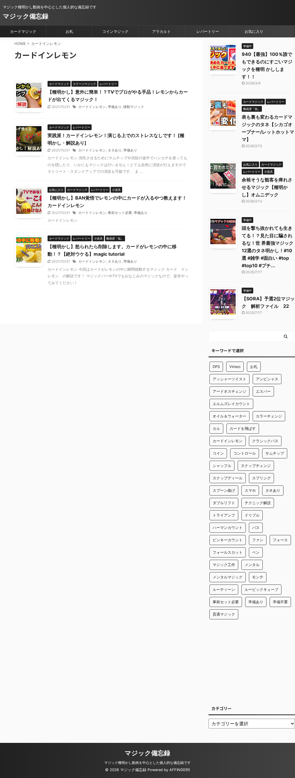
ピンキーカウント (228, 540)
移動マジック (133, 107)
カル (216, 428)
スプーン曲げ (224, 490)
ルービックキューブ (261, 589)
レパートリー (207, 31)
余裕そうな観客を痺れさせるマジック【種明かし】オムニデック (267, 187)
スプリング (261, 478)
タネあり (115, 150)
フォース (280, 540)
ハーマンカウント (228, 527)
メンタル (252, 564)
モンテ (257, 577)
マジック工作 (224, 564)
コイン (218, 453)
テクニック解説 (258, 502)
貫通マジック (224, 614)
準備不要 (280, 601)
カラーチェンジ (269, 416)
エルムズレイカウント (231, 403)
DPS (216, 366)
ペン (256, 552)
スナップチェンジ (256, 465)
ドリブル (252, 515)
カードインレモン (92, 107)
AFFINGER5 (179, 770)
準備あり (115, 107)
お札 (69, 31)
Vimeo (235, 366)
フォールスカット (228, 552)
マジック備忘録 (25, 16)
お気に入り (254, 31)
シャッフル (222, 465)
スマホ (250, 490)
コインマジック (115, 31)
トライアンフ (224, 515)
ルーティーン (224, 589)
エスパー (263, 391)
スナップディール (228, 478)
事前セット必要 (120, 212)
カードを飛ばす (243, 428)
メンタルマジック (228, 577)
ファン (257, 540)
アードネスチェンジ (229, 391)
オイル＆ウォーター (229, 416)
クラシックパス (265, 441)
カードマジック (23, 31)
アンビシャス (267, 379)
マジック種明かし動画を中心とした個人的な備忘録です (147, 762)
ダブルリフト (224, 502)
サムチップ (274, 453)
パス (256, 527)
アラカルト (161, 31)
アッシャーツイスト (229, 379)
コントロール (244, 453)
